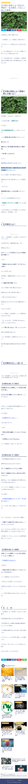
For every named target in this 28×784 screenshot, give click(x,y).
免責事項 (19, 780)
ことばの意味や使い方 (6, 2)
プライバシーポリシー (11, 780)
